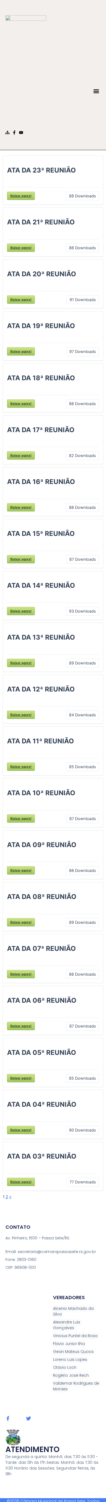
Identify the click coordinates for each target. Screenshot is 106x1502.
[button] (96, 91)
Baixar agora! (21, 195)
